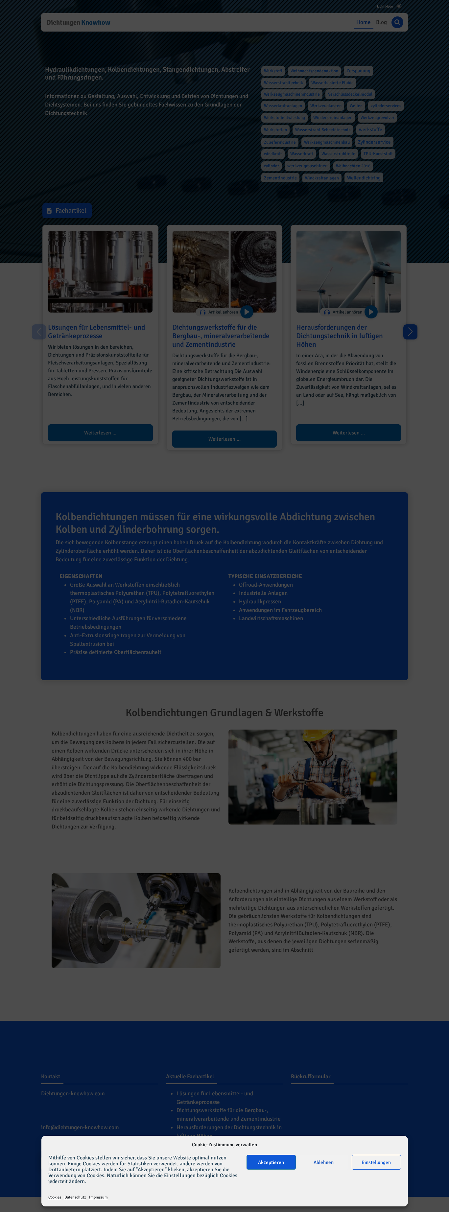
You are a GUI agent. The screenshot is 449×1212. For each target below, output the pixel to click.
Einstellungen (376, 1162)
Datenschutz (75, 1197)
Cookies (54, 1197)
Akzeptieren (271, 1162)
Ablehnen (324, 1162)
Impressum (98, 1197)
